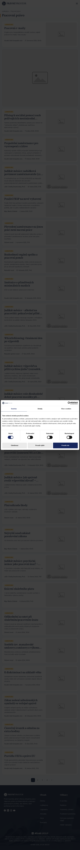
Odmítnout (14, 445)
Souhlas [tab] (14, 409)
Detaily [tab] (40, 409)
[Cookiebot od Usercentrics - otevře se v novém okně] (69, 403)
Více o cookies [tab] (66, 409)
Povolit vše (65, 445)
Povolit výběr (39, 445)
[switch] (30, 437)
